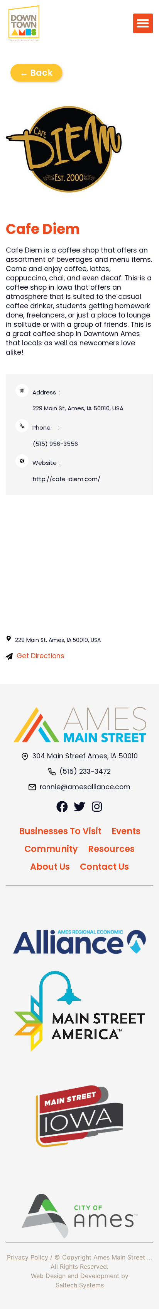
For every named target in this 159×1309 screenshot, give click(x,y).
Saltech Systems (80, 1285)
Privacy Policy (27, 1257)
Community (51, 849)
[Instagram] (97, 806)
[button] (143, 23)
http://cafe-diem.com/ (66, 479)
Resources (111, 849)
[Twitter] (79, 806)
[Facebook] (62, 806)
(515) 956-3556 (55, 444)
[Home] (79, 724)
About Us (50, 866)
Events (126, 831)
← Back (36, 73)
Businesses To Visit (60, 831)
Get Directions (40, 655)
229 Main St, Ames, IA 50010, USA (78, 408)
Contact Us (104, 866)
